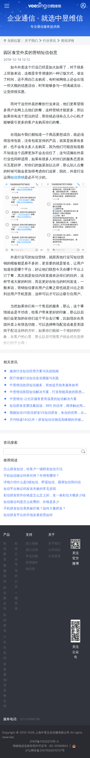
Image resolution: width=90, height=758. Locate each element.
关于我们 (31, 40)
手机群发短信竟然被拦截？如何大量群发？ (34, 508)
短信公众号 (16, 554)
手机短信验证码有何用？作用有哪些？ (31, 475)
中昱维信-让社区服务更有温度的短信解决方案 (43, 399)
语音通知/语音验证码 (5, 685)
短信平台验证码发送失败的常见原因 (29, 489)
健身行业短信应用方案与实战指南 (34, 371)
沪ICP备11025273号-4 (44, 741)
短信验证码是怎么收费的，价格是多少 (31, 502)
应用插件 (32, 562)
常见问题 (32, 556)
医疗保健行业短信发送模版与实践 (34, 378)
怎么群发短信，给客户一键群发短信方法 (32, 469)
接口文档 (32, 549)
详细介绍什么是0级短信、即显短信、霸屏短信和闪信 (42, 482)
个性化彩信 (4, 647)
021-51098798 (30, 719)
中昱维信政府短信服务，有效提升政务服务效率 (43, 385)
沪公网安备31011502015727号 (45, 750)
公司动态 (54, 549)
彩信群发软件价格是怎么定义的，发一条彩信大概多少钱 (44, 495)
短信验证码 (4, 598)
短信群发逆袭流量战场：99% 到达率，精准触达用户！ (49, 405)
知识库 (30, 568)
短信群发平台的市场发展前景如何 (28, 515)
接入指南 (32, 543)
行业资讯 (49, 40)
